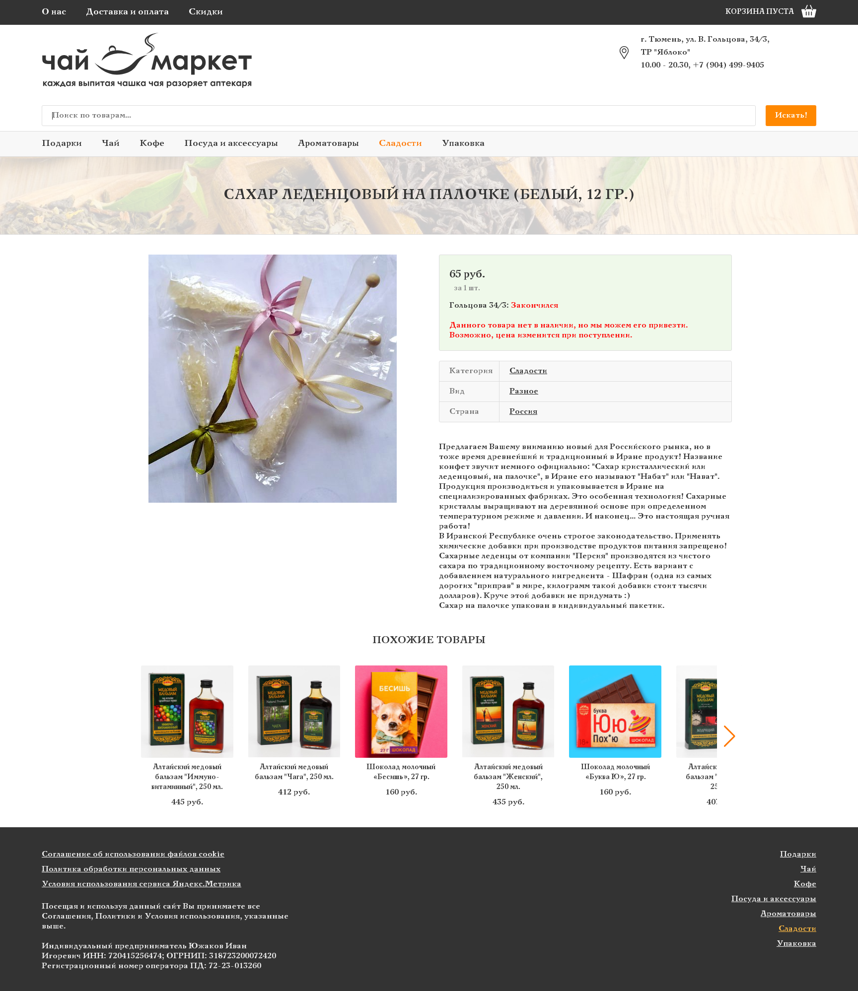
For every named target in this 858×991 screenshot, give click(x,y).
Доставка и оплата (127, 12)
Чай (111, 143)
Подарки (62, 143)
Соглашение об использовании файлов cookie (133, 854)
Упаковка (463, 143)
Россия (523, 411)
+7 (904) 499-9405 (728, 65)
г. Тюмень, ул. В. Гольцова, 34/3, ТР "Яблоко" (705, 46)
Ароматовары (328, 143)
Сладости (400, 143)
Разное (523, 391)
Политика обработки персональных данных (131, 869)
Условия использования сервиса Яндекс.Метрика (141, 884)
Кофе (152, 143)
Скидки (206, 12)
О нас (54, 12)
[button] (128, 736)
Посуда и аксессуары (231, 143)
